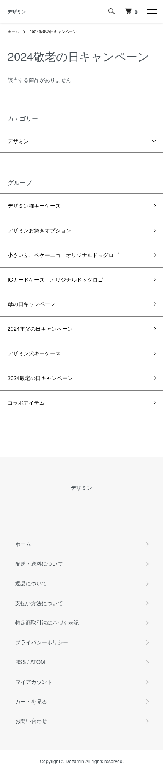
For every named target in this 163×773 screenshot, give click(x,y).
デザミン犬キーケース (34, 353)
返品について (31, 583)
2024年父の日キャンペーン (40, 328)
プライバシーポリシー (41, 642)
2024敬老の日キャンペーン (53, 31)
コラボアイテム (26, 402)
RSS (20, 662)
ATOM (37, 662)
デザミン (17, 11)
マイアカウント (33, 681)
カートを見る (31, 701)
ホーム (13, 31)
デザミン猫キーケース (34, 205)
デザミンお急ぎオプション (39, 230)
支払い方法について (39, 603)
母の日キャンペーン (31, 304)
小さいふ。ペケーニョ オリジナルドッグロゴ (63, 255)
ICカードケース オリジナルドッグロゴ (55, 279)
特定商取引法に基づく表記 (47, 622)
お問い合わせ (31, 720)
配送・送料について (39, 563)
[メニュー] (151, 11)
